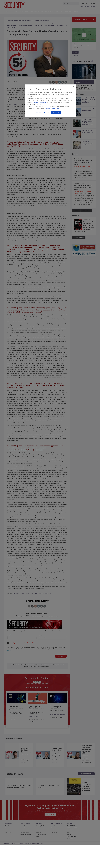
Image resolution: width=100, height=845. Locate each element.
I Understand (56, 112)
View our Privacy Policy (52, 108)
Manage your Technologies (42, 112)
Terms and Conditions (39, 102)
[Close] (73, 86)
